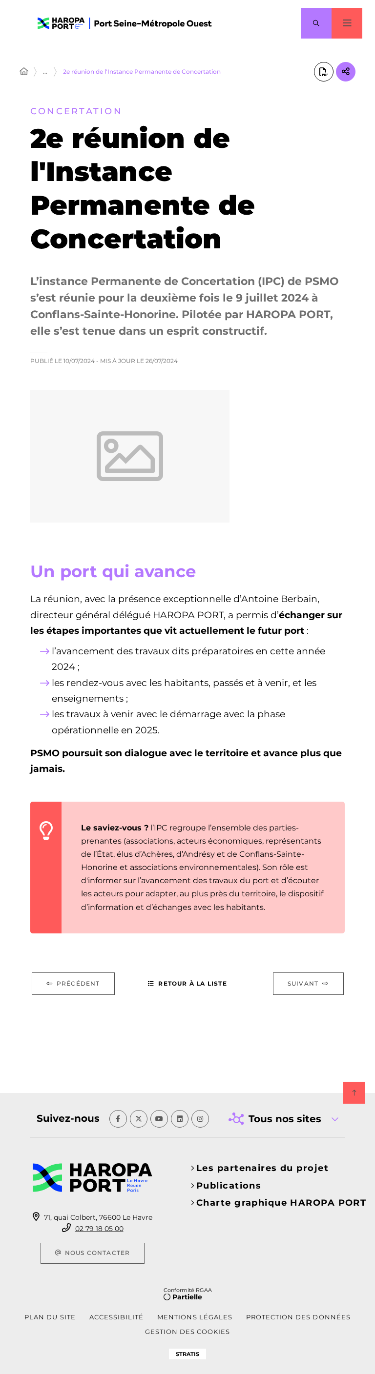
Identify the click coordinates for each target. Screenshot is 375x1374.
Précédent (78, 983)
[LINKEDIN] (179, 1119)
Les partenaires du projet (262, 1168)
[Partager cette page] (345, 71)
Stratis (187, 1354)
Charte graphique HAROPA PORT (281, 1202)
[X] (138, 1119)
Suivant (303, 983)
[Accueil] (24, 72)
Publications (228, 1185)
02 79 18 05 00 (99, 1228)
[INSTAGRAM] (200, 1119)
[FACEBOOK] (118, 1119)
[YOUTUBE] (159, 1119)
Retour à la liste (192, 983)
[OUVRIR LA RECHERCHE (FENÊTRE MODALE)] (316, 23)
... (45, 71)
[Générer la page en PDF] (323, 71)
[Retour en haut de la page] (354, 1093)
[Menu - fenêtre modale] (347, 23)
